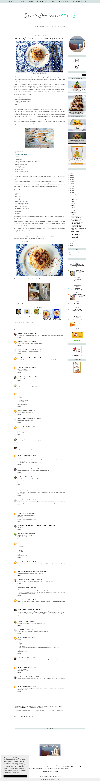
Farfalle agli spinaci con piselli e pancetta (38, 315)
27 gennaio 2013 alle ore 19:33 (28, 410)
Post (71, 252)
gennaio (72, 214)
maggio (72, 207)
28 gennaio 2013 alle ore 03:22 (29, 489)
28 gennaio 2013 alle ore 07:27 (29, 499)
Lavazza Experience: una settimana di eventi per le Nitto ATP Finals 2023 (77, 305)
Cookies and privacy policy (80, 1)
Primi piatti (27, 324)
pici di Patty (16, 77)
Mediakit (31, 1)
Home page (12, 1)
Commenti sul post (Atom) (27, 716)
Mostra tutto (84, 329)
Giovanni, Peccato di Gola (23, 579)
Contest (53, 1)
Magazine (82, 765)
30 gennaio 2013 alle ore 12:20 (29, 686)
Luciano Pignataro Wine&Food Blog (77, 262)
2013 (71, 192)
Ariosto (21, 169)
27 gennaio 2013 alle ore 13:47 (29, 333)
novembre (73, 195)
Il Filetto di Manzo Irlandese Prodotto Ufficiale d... (77, 217)
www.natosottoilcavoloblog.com (24, 571)
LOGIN (43, 771)
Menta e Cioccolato (77, 294)
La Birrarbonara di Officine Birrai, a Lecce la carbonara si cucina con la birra (77, 265)
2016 (71, 186)
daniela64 (19, 393)
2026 (71, 172)
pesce (38, 766)
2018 (71, 183)
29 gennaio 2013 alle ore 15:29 (28, 657)
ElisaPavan (19, 333)
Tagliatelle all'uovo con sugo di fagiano (57, 319)
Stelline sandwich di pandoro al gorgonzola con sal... (77, 233)
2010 (71, 243)
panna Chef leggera (23, 201)
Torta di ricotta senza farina (80, 272)
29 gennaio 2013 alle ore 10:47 (26, 629)
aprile (72, 208)
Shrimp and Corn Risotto (77, 310)
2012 (71, 240)
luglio (72, 203)
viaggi (66, 768)
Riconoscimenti (63, 1)
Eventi (53, 765)
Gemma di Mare (22, 167)
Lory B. (19, 533)
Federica (19, 385)
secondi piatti (57, 768)
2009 (71, 245)
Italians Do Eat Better (22, 418)
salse (52, 768)
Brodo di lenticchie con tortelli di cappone (28, 315)
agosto (72, 201)
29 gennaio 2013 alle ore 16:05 (29, 667)
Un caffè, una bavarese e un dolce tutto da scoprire (77, 316)
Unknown (19, 341)
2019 (71, 181)
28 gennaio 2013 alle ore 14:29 (36, 579)
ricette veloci (44, 768)
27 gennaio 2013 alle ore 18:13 (28, 385)
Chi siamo (22, 1)
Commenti (72, 254)
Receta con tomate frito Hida (80, 322)
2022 (71, 175)
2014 (71, 190)
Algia (41, 148)
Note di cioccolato (77, 314)
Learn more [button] (16, 772)
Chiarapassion (77, 279)
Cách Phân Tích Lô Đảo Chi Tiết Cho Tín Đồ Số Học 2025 (77, 290)
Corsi (40, 765)
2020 (71, 179)
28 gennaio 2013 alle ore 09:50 (28, 533)
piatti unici (47, 766)
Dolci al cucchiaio (48, 765)
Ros (18, 629)
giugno (72, 205)
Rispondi (19, 337)
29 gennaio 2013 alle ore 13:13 (29, 637)
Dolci (43, 765)
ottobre (72, 197)
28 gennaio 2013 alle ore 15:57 (29, 599)
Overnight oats (77, 280)
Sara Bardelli (55, 771)
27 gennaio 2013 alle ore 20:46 (29, 426)
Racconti (78, 766)
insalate (78, 765)
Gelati (63, 765)
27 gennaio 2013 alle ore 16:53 (29, 367)
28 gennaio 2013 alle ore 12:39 (29, 561)
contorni (37, 765)
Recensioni (82, 766)
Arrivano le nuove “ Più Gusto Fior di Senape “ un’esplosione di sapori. (77, 161)
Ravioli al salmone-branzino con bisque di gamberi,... (77, 220)
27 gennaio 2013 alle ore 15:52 (35, 357)
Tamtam (19, 657)
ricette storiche (32, 768)
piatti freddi (42, 766)
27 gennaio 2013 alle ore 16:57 (30, 376)
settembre (73, 199)
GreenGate (43, 73)
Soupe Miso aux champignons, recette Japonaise (77, 285)
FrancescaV (77, 288)
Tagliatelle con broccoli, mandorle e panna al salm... (78, 229)
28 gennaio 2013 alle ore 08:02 (48, 525)
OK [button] (15, 776)
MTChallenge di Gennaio (34, 278)
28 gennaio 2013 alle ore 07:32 (28, 513)
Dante (28, 171)
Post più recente (23, 711)
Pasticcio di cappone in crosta (77, 231)
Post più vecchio (56, 711)
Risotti (49, 768)
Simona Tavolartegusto (22, 357)
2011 (71, 241)
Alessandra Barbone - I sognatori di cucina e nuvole (29, 525)
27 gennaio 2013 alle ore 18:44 (29, 393)
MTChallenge (36, 76)
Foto (61, 765)
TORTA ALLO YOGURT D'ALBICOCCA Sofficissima (80, 296)
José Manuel (20, 376)
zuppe (68, 768)
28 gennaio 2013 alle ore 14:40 (29, 587)
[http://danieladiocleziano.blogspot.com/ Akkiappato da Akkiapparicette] (77, 337)
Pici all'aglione (57, 77)
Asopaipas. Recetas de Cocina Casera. (77, 320)
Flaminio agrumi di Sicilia (26, 173)
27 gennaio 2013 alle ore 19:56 (34, 418)
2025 (71, 173)
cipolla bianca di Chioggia (21, 154)
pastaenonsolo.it (21, 468)
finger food (57, 765)
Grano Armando (72, 765)
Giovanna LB (20, 621)
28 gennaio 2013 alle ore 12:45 (39, 571)
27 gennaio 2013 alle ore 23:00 (26, 476)
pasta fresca (22, 324)
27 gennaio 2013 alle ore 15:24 (34, 349)
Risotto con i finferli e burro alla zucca (47, 319)
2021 (71, 177)
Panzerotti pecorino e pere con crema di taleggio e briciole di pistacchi (77, 127)
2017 (71, 185)
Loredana (19, 499)
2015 (71, 188)
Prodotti (75, 766)
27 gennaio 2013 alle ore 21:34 (32, 447)
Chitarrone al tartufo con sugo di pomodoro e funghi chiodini (77, 90)
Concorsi (30, 765)
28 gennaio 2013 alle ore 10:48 (29, 543)
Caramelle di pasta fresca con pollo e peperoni (19, 316)
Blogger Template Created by (50, 779)
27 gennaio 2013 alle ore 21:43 (29, 455)
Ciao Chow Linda (21, 676)
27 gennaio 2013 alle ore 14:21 (29, 341)
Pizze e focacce (60, 766)
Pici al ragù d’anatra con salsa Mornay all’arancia (77, 223)
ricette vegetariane (38, 768)
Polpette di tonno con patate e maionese (77, 141)
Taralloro (62, 768)
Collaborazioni (42, 1)
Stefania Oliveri (21, 447)
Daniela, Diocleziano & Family (47, 776)
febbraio (73, 212)
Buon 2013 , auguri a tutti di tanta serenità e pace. (78, 236)
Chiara (19, 410)
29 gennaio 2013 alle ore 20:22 (32, 676)
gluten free (67, 765)
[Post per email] (32, 322)
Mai (18, 476)
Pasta (30, 766)
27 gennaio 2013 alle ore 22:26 (32, 468)
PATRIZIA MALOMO (22, 609)
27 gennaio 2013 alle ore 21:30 (29, 439)
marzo (72, 210)
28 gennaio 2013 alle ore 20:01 (33, 609)
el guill (19, 513)
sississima (19, 439)
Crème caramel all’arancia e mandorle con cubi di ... (76, 226)
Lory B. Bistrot (77, 270)
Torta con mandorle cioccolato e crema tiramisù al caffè (77, 113)
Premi (64, 766)
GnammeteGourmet (22, 349)
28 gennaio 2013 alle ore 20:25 (30, 621)
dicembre (73, 194)
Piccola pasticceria (53, 766)
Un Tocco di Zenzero (77, 303)
